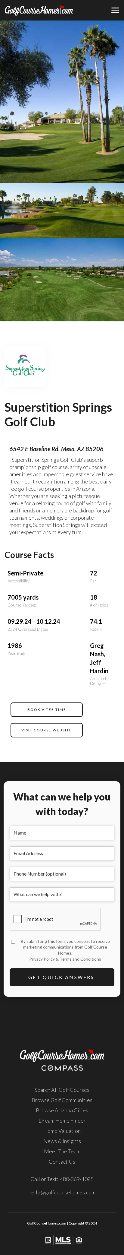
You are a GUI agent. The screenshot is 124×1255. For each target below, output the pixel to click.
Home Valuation (62, 1130)
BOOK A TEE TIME (46, 709)
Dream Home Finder (62, 1120)
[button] (115, 10)
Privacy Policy (42, 959)
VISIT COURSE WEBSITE (46, 730)
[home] (29, 10)
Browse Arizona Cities (62, 1110)
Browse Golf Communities (62, 1100)
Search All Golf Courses (62, 1089)
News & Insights (62, 1141)
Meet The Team (62, 1151)
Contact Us (62, 1161)
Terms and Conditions (80, 959)
